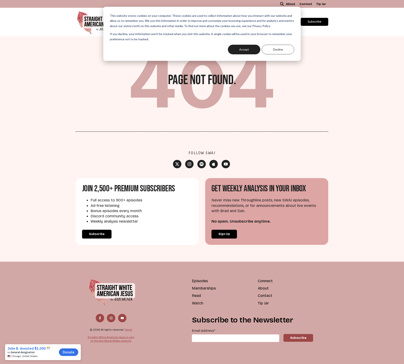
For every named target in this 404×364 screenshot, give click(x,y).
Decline (278, 49)
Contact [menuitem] (305, 4)
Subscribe (314, 21)
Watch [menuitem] (197, 303)
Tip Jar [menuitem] (321, 4)
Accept (244, 49)
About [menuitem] (290, 4)
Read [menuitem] (196, 295)
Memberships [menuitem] (204, 288)
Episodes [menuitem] (200, 281)
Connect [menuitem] (265, 281)
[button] (282, 4)
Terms (128, 329)
